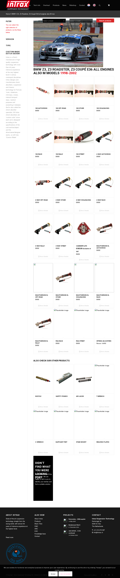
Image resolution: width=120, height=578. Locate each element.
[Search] (99, 5)
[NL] (89, 5)
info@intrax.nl (98, 532)
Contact (37, 536)
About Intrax (39, 519)
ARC (36, 529)
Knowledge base (40, 534)
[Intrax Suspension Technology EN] (18, 5)
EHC (36, 531)
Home (8, 14)
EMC (36, 526)
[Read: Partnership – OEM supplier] (65, 520)
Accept (53, 574)
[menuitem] (37, 5)
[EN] (94, 5)
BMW (13, 14)
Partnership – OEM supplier (77, 519)
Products (38, 521)
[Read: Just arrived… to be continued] (65, 532)
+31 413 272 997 (99, 530)
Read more (9, 537)
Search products (105, 21)
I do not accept (65, 574)
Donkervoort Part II (74, 525)
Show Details (43, 119)
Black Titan (38, 524)
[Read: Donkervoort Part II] (65, 526)
